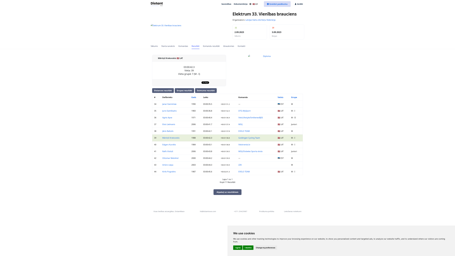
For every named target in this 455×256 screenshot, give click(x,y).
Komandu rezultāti (211, 46)
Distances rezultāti (163, 90)
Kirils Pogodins (169, 171)
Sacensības (226, 4)
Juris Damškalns (169, 111)
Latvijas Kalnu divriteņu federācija (260, 20)
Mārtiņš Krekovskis (171, 138)
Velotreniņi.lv (244, 144)
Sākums (154, 46)
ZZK (240, 165)
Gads (193, 97)
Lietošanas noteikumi (292, 211)
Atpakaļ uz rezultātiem (227, 192)
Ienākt (300, 4)
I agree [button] (238, 248)
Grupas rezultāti (184, 90)
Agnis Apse (167, 117)
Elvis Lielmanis (168, 124)
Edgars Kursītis (169, 144)
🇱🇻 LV (255, 4)
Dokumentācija (241, 4)
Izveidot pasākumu (278, 4)
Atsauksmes (228, 46)
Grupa (294, 97)
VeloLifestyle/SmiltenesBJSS (250, 117)
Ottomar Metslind (170, 158)
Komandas (183, 46)
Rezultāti (195, 46)
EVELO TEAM (244, 131)
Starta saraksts (168, 46)
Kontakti (241, 46)
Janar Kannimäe (169, 104)
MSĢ (240, 124)
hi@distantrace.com (208, 211)
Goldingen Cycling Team (249, 138)
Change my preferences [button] (265, 248)
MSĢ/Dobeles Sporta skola (250, 151)
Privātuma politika (266, 211)
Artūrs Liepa (167, 165)
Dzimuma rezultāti (206, 90)
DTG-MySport (244, 111)
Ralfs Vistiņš (167, 151)
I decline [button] (248, 248)
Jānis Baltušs (167, 131)
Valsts (280, 97)
